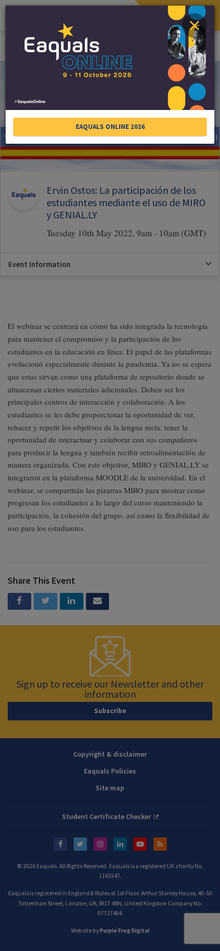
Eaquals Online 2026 (110, 126)
